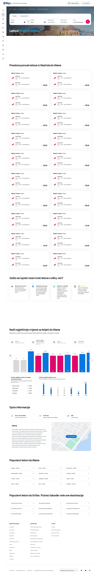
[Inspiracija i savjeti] (3, 54)
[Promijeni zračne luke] (28, 21)
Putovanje (11, 530)
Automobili (11, 547)
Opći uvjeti (11, 570)
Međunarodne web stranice (67, 570)
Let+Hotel (11, 538)
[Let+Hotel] (3, 10)
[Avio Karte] (3, 15)
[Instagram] (89, 570)
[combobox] (17, 22)
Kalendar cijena (34, 550)
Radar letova (33, 532)
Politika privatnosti (20, 570)
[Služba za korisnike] (3, 58)
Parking (11, 556)
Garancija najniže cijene (36, 527)
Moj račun (87, 3)
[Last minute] (3, 28)
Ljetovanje (11, 532)
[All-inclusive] (3, 32)
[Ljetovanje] (3, 19)
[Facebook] (81, 570)
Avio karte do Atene (31, 9)
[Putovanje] (3, 37)
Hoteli (10, 544)
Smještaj (11, 535)
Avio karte (14, 9)
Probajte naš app (74, 3)
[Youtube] (85, 570)
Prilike (10, 550)
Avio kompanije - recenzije (36, 541)
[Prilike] (3, 45)
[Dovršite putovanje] (3, 50)
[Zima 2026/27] (3, 23)
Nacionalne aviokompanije (36, 538)
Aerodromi (32, 544)
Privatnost (29, 570)
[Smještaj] (3, 41)
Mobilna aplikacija (34, 530)
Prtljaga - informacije (35, 553)
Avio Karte (11, 527)
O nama (53, 527)
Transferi (11, 559)
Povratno (14, 16)
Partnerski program (55, 530)
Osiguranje (12, 553)
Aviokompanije (33, 535)
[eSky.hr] (10, 9)
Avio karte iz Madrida (22, 9)
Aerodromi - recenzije (35, 547)
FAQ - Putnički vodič (35, 556)
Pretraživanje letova (14, 541)
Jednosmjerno (24, 16)
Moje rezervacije (55, 532)
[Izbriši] (24, 22)
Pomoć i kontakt (55, 535)
